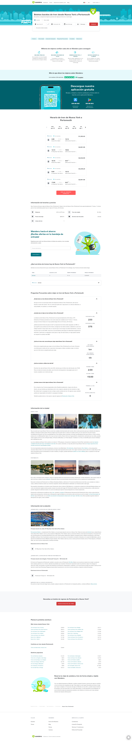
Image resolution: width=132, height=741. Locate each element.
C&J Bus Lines (78, 495)
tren (53, 492)
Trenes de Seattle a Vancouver (74, 667)
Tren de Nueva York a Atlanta (37, 633)
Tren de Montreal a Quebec (37, 655)
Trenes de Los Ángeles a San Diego (38, 657)
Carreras (51, 729)
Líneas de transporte (50, 38)
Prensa (50, 727)
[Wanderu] (37, 2)
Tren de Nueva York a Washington (38, 631)
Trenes (50, 2)
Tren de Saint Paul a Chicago (37, 667)
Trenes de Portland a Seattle (74, 659)
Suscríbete (36, 254)
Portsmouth (57, 706)
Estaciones (79, 38)
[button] (84, 2)
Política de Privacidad (77, 729)
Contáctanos (75, 721)
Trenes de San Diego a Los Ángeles (38, 659)
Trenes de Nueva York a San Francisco (39, 629)
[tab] (38, 21)
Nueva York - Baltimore (36, 637)
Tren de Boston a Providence (37, 665)
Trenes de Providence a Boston (74, 661)
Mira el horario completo (66, 193)
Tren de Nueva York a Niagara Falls (75, 631)
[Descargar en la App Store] (75, 100)
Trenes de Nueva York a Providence (75, 637)
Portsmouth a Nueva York (68, 396)
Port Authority (70, 448)
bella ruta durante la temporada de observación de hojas (61, 495)
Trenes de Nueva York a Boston (37, 635)
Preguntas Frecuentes (62, 38)
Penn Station (85, 448)
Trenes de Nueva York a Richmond (75, 639)
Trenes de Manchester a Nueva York (38, 647)
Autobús (33, 721)
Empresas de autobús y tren (60, 2)
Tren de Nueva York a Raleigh (74, 627)
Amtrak (33, 275)
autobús (62, 492)
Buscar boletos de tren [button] (66, 603)
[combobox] (40, 24)
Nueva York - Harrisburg (73, 633)
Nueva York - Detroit (35, 639)
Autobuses (45, 2)
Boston (48, 479)
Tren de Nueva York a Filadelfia (74, 635)
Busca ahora (94, 584)
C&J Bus (71, 562)
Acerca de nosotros (53, 721)
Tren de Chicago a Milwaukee (37, 663)
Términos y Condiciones (77, 727)
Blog (68, 2)
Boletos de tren (34, 706)
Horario (34, 38)
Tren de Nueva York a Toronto (37, 627)
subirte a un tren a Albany (79, 451)
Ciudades (72, 38)
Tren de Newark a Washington (74, 655)
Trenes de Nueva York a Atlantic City (75, 629)
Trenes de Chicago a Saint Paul (37, 661)
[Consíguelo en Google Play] (89, 100)
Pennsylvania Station (36, 532)
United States (42, 706)
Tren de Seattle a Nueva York (74, 665)
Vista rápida (41, 38)
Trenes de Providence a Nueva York (75, 663)
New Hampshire (50, 706)
